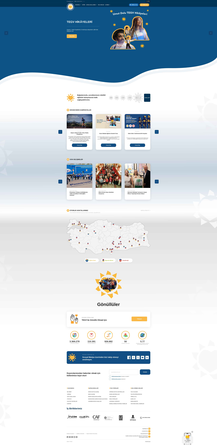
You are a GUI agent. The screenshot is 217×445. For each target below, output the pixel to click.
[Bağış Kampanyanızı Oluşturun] (137, 121)
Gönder (145, 372)
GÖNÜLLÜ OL (134, 396)
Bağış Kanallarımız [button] (91, 4)
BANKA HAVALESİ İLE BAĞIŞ (94, 396)
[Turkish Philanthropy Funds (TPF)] (108, 418)
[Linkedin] (76, 437)
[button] (129, 357)
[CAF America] (96, 418)
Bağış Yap (147, 97)
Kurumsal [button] (77, 4)
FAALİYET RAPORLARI (72, 401)
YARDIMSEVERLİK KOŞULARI (94, 401)
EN (84, 1)
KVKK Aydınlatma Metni (116, 376)
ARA (149, 1)
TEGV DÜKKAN (112, 396)
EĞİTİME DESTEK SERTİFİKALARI (116, 391)
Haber (71, 190)
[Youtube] (74, 437)
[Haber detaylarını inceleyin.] (79, 175)
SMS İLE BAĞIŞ (91, 394)
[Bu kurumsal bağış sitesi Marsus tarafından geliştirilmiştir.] (147, 441)
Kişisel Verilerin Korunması (91, 433)
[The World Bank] (145, 418)
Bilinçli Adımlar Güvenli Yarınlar (118, 403)
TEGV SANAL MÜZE (71, 396)
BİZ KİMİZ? (69, 391)
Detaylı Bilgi (79, 145)
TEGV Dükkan (101, 4)
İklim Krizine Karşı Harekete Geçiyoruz (77, 193)
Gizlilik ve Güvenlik (80, 433)
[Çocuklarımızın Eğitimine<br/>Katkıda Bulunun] (187, 439)
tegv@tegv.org (145, 428)
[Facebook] (67, 437)
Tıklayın (71, 35)
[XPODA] (133, 418)
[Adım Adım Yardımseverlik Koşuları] (108, 121)
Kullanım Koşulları (70, 433)
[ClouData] (84, 417)
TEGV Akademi (134, 391)
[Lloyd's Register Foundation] (121, 418)
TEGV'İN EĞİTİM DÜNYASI (136, 394)
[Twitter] (72, 437)
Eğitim (83, 4)
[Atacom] (72, 417)
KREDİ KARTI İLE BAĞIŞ (93, 391)
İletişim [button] (107, 4)
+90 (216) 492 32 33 (144, 433)
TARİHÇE (69, 394)
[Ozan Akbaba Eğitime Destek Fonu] (79, 121)
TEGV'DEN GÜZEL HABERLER (137, 403)
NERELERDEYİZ (145, 210)
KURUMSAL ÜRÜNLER (114, 401)
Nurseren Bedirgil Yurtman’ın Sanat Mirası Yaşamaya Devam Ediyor (108, 193)
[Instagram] (70, 437)
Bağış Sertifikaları (114, 394)
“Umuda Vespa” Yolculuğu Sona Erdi (137, 193)
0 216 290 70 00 (145, 431)
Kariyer (69, 403)
